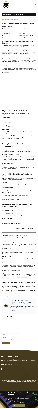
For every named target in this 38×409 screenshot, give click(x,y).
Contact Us (4, 369)
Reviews (4, 293)
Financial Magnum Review (7, 296)
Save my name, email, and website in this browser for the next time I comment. (18, 339)
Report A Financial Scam (19, 405)
